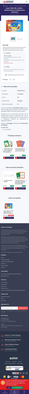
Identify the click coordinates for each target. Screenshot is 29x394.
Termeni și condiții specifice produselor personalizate (13, 290)
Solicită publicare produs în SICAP (15, 74)
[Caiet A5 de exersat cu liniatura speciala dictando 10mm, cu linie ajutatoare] (20, 175)
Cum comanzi (4, 282)
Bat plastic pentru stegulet (7, 181)
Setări (9, 387)
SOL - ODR (3, 300)
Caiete (11, 5)
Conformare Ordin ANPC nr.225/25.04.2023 (11, 274)
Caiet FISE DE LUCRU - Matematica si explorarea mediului (8, 212)
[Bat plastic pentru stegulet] (8, 175)
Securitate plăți (4, 265)
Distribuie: (5, 79)
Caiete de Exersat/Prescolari (20, 5)
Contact (3, 267)
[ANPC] (14, 368)
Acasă (6, 5)
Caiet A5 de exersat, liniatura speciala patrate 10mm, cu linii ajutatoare (8, 150)
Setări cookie (20, 363)
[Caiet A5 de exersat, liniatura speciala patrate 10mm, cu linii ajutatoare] (8, 143)
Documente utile (5, 276)
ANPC (2, 298)
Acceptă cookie (17, 387)
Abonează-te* (22, 308)
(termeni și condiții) (8, 63)
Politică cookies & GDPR (9, 363)
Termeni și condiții (5, 259)
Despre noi (3, 263)
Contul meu (8, 361)
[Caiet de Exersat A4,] (20, 143)
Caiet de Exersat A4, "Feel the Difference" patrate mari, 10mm (20, 150)
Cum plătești (4, 284)
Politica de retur (4, 288)
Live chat (14, 361)
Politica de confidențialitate (7, 261)
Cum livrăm (3, 286)
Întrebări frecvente (5, 296)
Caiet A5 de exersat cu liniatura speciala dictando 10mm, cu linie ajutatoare (20, 182)
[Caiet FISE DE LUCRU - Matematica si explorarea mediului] (8, 206)
